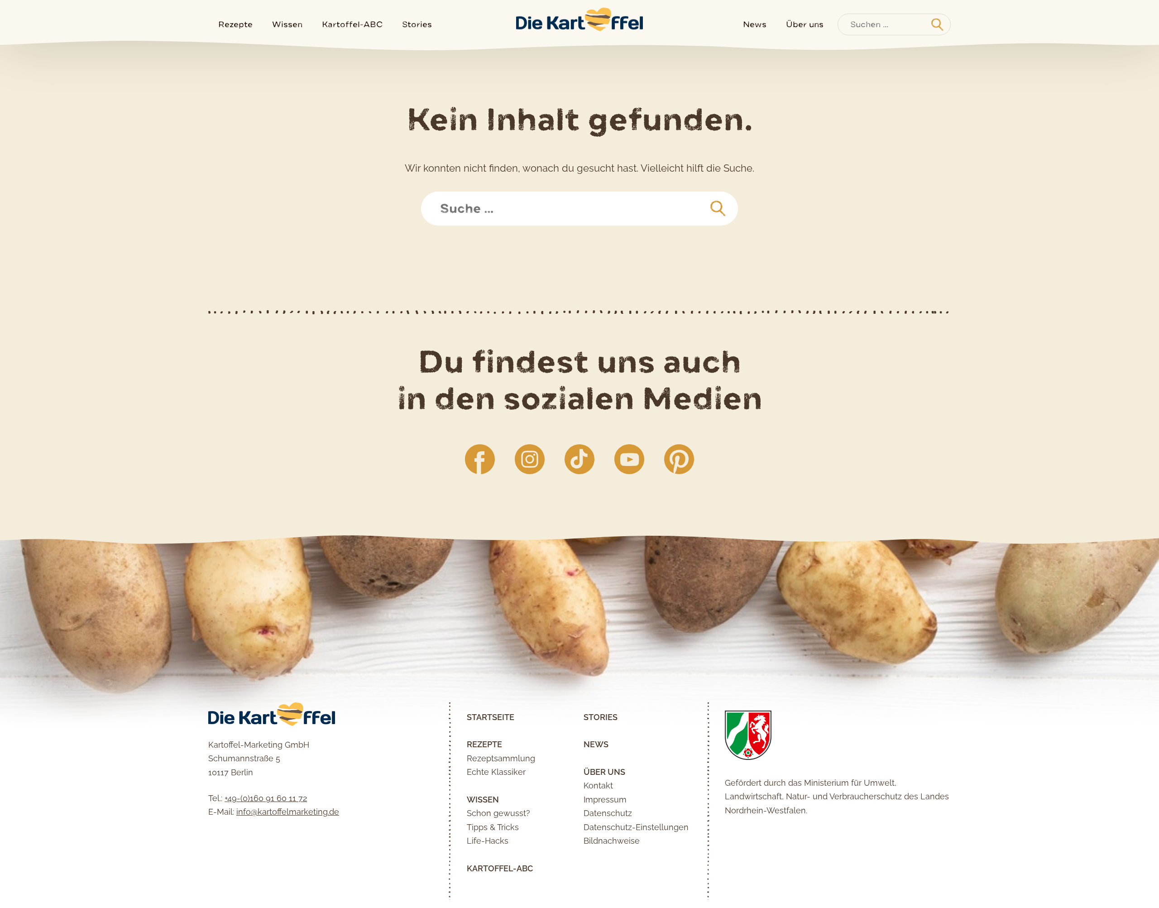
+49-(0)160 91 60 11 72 (266, 798)
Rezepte (235, 24)
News (754, 24)
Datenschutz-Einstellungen (636, 827)
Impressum (605, 799)
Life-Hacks (487, 841)
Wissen (287, 24)
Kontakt (598, 785)
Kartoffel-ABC (352, 24)
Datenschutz (608, 813)
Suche (445, 198)
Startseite (490, 717)
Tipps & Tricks (493, 827)
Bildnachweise (612, 841)
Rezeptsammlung (501, 758)
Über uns (805, 24)
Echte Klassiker (496, 772)
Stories (417, 24)
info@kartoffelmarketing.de (287, 812)
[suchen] (718, 208)
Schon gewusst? (498, 813)
